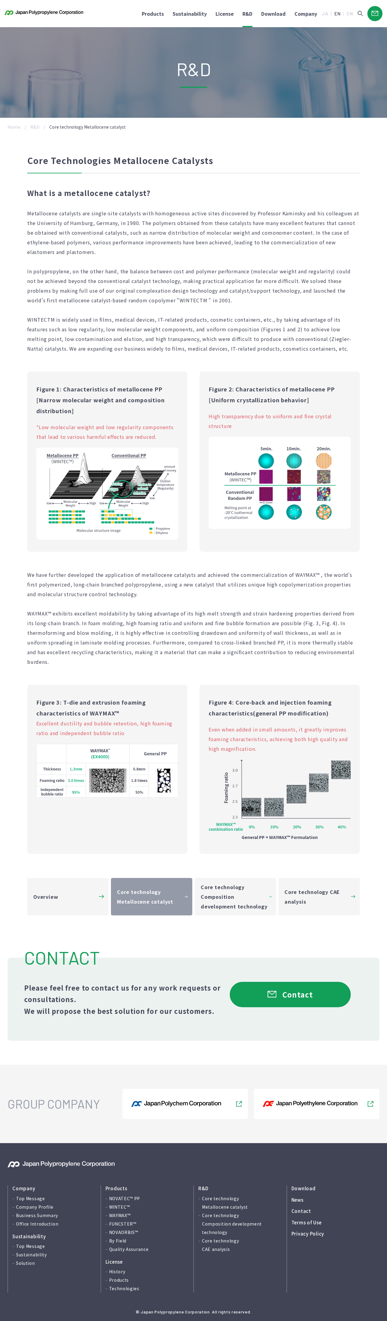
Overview (45, 896)
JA (325, 13)
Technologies (124, 1288)
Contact (301, 1211)
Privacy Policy (307, 1233)
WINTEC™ (119, 1207)
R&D (247, 14)
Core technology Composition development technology (234, 896)
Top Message (30, 1198)
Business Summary (37, 1215)
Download (303, 1188)
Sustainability (190, 14)
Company (305, 14)
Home (14, 127)
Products (153, 14)
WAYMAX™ (120, 1215)
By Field (118, 1241)
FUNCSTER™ (122, 1224)
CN (349, 13)
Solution (25, 1263)
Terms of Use (306, 1222)
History (117, 1271)
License (225, 14)
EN (337, 13)
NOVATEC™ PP (124, 1198)
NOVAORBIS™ (123, 1232)
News (297, 1200)
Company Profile (35, 1207)
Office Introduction (37, 1224)
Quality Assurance (129, 1249)
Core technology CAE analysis (312, 896)
